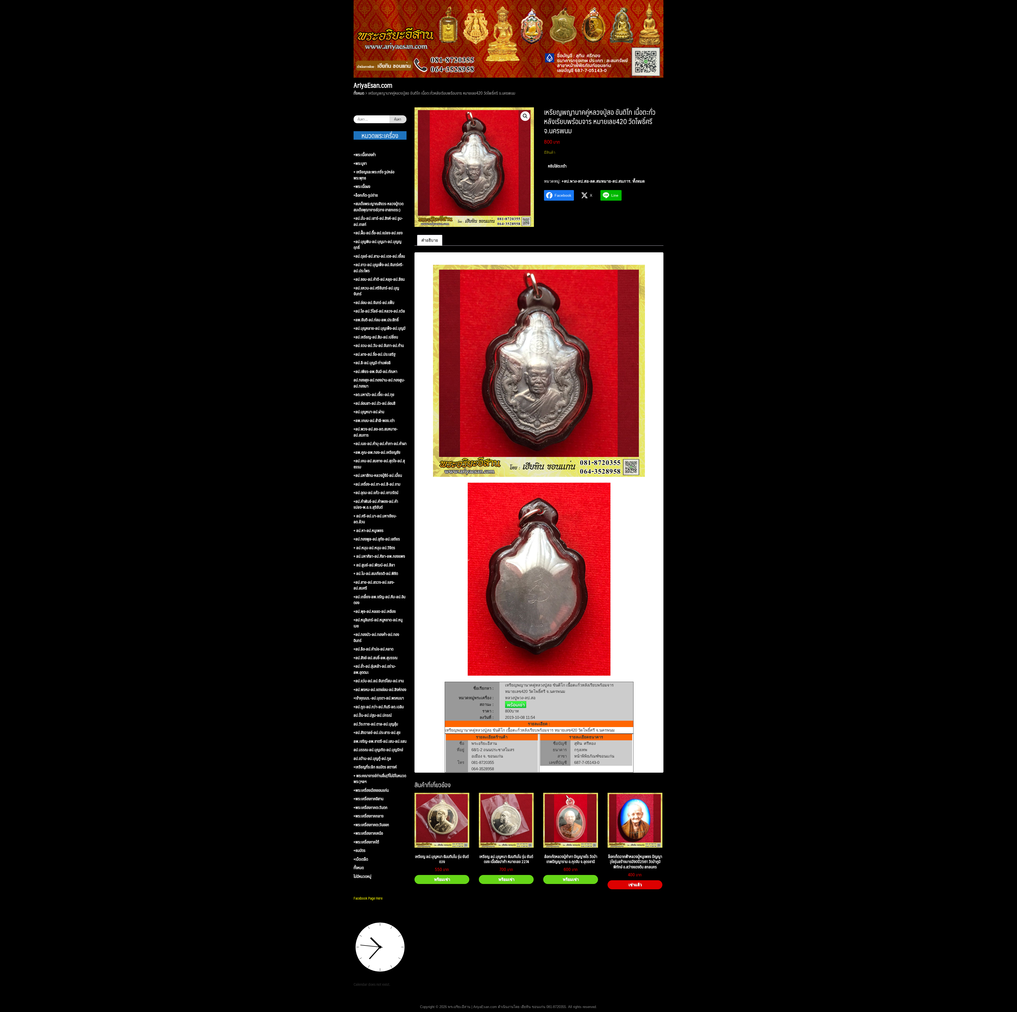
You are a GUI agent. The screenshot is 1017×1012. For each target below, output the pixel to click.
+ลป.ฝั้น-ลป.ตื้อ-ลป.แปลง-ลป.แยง (378, 233)
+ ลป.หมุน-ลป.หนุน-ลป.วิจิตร (374, 548)
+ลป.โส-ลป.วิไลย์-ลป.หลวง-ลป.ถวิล (379, 311)
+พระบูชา (360, 163)
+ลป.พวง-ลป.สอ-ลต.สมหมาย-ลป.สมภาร (595, 181)
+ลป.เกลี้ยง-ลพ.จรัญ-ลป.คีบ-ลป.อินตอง (379, 600)
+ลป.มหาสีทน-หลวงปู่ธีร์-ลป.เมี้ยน (378, 475)
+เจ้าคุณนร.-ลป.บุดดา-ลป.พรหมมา (379, 698)
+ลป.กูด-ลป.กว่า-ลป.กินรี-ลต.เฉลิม (379, 707)
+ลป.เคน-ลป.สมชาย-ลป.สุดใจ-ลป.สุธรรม (379, 464)
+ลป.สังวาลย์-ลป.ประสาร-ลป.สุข (377, 732)
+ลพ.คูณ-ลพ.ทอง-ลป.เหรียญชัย (377, 452)
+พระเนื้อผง (362, 186)
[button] (525, 116)
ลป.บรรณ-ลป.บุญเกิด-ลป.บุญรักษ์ (378, 750)
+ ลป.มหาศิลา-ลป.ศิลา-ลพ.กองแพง (379, 556)
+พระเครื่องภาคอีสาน (368, 799)
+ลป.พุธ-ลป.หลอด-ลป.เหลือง (375, 611)
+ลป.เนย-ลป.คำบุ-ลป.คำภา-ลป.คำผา (380, 444)
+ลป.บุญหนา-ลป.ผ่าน (369, 412)
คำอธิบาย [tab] (429, 240)
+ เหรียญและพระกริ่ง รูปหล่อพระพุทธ (374, 175)
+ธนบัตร (359, 850)
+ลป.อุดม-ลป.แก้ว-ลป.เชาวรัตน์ (376, 493)
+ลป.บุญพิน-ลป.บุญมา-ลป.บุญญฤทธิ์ (378, 244)
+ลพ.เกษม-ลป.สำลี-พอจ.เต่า (374, 420)
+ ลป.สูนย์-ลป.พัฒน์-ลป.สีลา (374, 565)
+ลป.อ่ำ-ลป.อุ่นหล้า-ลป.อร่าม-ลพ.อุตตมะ (375, 669)
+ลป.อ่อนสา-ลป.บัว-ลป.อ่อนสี (374, 403)
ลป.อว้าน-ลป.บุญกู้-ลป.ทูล (372, 758)
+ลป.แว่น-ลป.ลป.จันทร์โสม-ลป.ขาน (379, 681)
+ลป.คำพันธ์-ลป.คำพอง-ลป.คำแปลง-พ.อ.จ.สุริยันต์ (376, 504)
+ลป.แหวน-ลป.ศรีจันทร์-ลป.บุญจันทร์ (376, 291)
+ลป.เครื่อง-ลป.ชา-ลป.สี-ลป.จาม (377, 484)
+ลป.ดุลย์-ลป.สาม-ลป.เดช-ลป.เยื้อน (379, 256)
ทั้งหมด (359, 92)
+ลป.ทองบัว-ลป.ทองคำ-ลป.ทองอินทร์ (376, 637)
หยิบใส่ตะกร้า (557, 165)
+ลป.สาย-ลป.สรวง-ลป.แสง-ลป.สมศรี (374, 585)
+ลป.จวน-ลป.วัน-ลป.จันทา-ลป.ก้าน (379, 345)
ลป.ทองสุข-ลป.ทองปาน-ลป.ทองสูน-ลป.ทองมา (379, 383)
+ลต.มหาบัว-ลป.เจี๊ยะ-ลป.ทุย (374, 394)
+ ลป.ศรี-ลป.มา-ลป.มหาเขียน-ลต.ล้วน (375, 519)
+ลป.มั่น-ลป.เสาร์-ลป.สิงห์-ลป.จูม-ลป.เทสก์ (378, 221)
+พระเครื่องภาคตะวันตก (370, 807)
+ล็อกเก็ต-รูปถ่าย (366, 195)
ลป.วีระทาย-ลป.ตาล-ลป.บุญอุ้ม (376, 724)
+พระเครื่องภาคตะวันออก (371, 825)
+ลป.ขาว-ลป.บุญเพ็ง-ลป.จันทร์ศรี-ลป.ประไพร (378, 268)
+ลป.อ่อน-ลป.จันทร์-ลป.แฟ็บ (374, 303)
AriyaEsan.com (373, 85)
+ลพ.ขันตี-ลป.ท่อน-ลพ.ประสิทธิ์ (376, 320)
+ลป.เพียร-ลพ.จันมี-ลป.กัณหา (375, 371)
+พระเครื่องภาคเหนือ (368, 833)
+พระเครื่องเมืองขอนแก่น (371, 790)
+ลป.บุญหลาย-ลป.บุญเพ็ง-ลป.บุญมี (379, 328)
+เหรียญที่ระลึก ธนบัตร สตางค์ (375, 767)
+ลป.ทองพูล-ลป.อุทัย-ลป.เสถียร (377, 539)
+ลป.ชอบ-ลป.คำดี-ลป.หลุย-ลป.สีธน (379, 279)
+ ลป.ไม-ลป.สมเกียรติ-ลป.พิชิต (376, 573)
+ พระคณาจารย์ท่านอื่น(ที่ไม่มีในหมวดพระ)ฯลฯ (380, 779)
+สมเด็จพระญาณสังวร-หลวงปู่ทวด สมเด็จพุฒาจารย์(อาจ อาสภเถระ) (379, 207)
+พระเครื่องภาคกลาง (368, 816)
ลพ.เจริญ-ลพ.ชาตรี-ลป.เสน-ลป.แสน (380, 741)
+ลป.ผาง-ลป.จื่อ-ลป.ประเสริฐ (374, 354)
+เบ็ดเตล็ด (361, 859)
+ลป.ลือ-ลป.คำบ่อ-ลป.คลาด (374, 649)
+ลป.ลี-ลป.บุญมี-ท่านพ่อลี (372, 363)
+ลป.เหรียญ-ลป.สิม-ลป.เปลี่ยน (376, 337)
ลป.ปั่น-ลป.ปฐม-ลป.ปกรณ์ (373, 715)
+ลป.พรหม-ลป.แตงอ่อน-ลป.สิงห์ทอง (380, 690)
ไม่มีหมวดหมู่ (362, 876)
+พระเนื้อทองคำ (365, 155)
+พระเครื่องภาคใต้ (366, 842)
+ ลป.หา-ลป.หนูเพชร (368, 530)
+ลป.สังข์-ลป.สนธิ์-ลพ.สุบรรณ (376, 658)
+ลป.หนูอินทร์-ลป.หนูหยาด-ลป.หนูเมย (378, 623)
